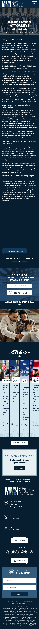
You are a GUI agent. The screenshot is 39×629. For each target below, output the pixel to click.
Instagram (17, 552)
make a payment (19, 540)
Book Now (19, 468)
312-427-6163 (20, 292)
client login (21, 560)
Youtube (13, 552)
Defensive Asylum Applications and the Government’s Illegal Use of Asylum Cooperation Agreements (34, 397)
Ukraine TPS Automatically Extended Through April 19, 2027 (14, 393)
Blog (33, 479)
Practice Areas (25, 479)
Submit (19, 594)
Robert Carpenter (35, 424)
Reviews (18, 482)
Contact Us (26, 482)
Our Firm (7, 479)
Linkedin (22, 552)
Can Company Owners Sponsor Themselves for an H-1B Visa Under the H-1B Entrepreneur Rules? (24, 402)
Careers (11, 482)
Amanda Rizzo (5, 424)
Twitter (31, 552)
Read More (5, 430)
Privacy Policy (26, 603)
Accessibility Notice (15, 603)
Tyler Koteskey (25, 424)
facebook (8, 552)
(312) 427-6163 (14, 518)
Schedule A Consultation (15, 251)
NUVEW (8, 601)
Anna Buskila (16, 424)
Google (26, 552)
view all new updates (19, 442)
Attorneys (15, 479)
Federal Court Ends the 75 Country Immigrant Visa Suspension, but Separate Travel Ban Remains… (4, 400)
